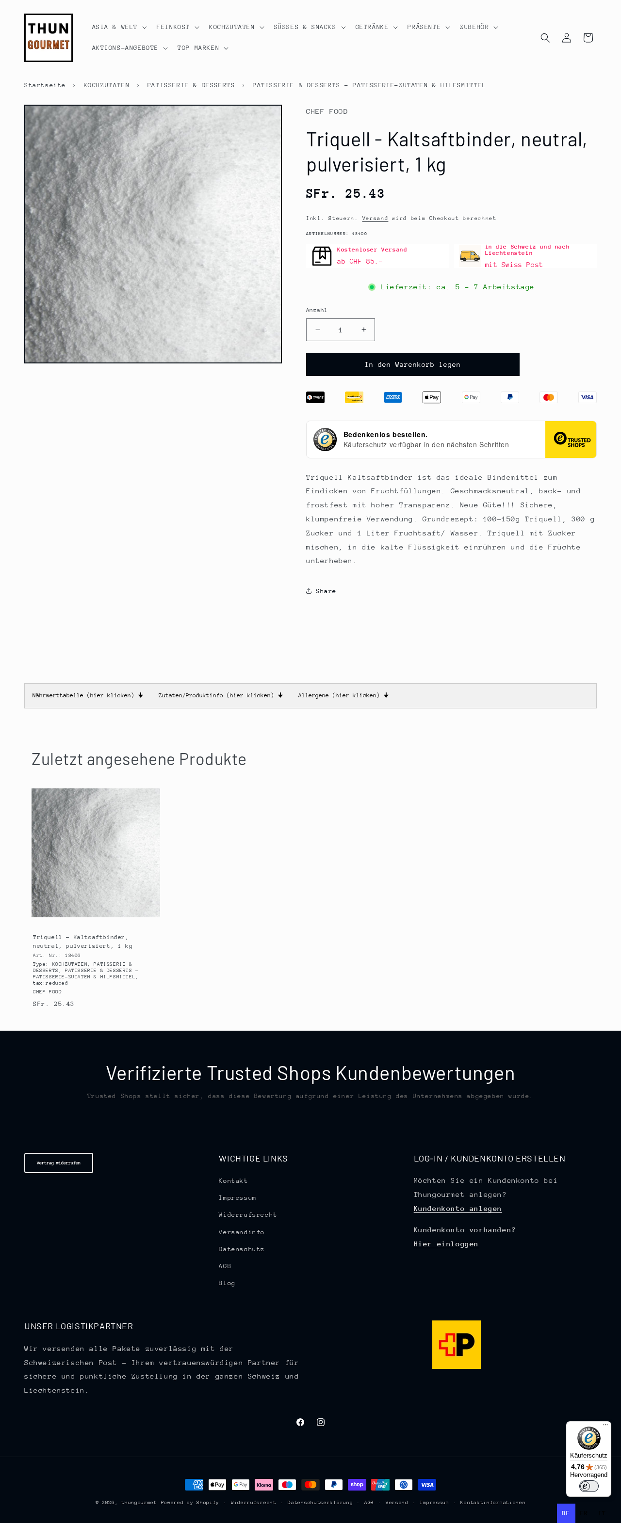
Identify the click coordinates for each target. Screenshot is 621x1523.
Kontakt (233, 1180)
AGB (225, 1266)
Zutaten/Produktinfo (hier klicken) (221, 695)
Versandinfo (242, 1232)
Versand (375, 218)
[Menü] (605, 1427)
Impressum (237, 1197)
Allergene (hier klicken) (343, 695)
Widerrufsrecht (248, 1214)
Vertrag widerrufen (59, 1162)
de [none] (566, 1513)
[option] (584, 1513)
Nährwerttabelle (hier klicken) (88, 695)
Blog (227, 1283)
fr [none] (584, 1513)
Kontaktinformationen (492, 1503)
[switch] (589, 1486)
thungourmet (139, 1503)
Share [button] (326, 591)
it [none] (602, 1513)
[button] (118, 27)
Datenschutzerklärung (320, 1503)
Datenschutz (242, 1249)
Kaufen (95, 915)
